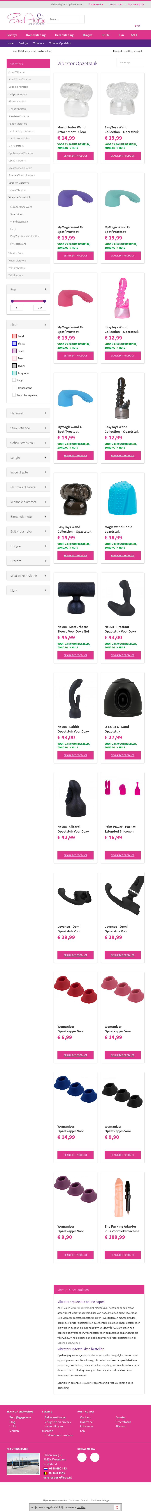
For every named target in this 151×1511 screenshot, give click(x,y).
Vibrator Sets (15, 253)
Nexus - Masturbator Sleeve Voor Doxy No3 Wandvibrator (73, 629)
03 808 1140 (57, 1473)
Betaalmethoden (55, 1417)
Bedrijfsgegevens (20, 1417)
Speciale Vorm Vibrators (21, 175)
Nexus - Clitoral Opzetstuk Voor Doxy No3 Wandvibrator (73, 829)
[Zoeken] (82, 19)
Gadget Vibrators (17, 94)
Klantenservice (95, 4)
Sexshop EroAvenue (68, 1342)
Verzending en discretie (52, 1428)
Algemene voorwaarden (55, 1500)
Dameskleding (36, 35)
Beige (20, 380)
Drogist (87, 35)
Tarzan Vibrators (17, 190)
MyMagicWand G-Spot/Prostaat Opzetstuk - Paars (70, 229)
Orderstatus (123, 1422)
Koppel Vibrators (17, 123)
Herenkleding (64, 35)
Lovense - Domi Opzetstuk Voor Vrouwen (69, 928)
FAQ (82, 1431)
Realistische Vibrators (20, 168)
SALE (134, 35)
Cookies (120, 1417)
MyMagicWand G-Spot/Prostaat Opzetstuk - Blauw (71, 429)
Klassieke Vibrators (18, 116)
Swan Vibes (16, 214)
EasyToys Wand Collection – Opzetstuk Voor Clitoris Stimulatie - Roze (122, 329)
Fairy (13, 229)
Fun (121, 35)
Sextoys (12, 35)
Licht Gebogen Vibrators (21, 131)
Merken (14, 1431)
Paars (21, 351)
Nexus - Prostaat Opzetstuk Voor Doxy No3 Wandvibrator (120, 629)
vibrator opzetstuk (81, 1308)
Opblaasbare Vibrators (20, 153)
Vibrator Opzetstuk (19, 197)
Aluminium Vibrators (19, 79)
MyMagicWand (18, 243)
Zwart (21, 365)
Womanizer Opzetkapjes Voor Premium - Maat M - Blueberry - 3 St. (72, 1128)
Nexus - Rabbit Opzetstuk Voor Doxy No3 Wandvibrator (73, 729)
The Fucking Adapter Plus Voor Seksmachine (122, 1228)
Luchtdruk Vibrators (19, 138)
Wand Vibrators (16, 268)
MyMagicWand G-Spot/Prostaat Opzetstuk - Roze (70, 329)
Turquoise (23, 373)
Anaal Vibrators (16, 72)
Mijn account (116, 4)
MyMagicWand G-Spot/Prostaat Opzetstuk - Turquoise (121, 229)
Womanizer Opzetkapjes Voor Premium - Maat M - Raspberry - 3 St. (119, 1028)
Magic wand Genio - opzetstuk (119, 529)
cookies (81, 1507)
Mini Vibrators (16, 145)
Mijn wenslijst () (136, 4)
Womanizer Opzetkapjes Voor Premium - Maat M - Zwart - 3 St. (119, 1128)
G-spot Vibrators (17, 109)
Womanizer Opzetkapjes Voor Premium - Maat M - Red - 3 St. (75, 1028)
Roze (20, 358)
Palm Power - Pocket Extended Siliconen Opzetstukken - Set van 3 (122, 829)
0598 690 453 (58, 1468)
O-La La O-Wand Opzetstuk (117, 728)
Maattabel (86, 1422)
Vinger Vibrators (17, 260)
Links (12, 1426)
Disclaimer (74, 1500)
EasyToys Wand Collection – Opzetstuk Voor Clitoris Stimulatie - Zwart (122, 429)
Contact (85, 1417)
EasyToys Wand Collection (25, 236)
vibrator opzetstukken (98, 1355)
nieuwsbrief (86, 1382)
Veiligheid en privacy (58, 1422)
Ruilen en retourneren (59, 1435)
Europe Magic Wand (21, 207)
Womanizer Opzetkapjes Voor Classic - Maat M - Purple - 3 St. (70, 1228)
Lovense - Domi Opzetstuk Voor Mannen (116, 928)
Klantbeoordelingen (100, 1500)
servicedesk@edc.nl (57, 1477)
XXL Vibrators (15, 275)
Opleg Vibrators (17, 160)
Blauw (21, 343)
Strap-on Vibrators (18, 182)
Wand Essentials (19, 221)
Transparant (25, 388)
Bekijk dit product (75, 155)
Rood (21, 336)
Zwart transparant (27, 395)
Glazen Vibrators (17, 101)
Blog (12, 1422)
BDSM (106, 35)
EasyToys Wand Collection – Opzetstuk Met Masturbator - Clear (122, 129)
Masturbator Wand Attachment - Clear (71, 129)
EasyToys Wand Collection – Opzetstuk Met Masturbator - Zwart (74, 529)
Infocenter (86, 1426)
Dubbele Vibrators (18, 86)
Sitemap (120, 1426)
